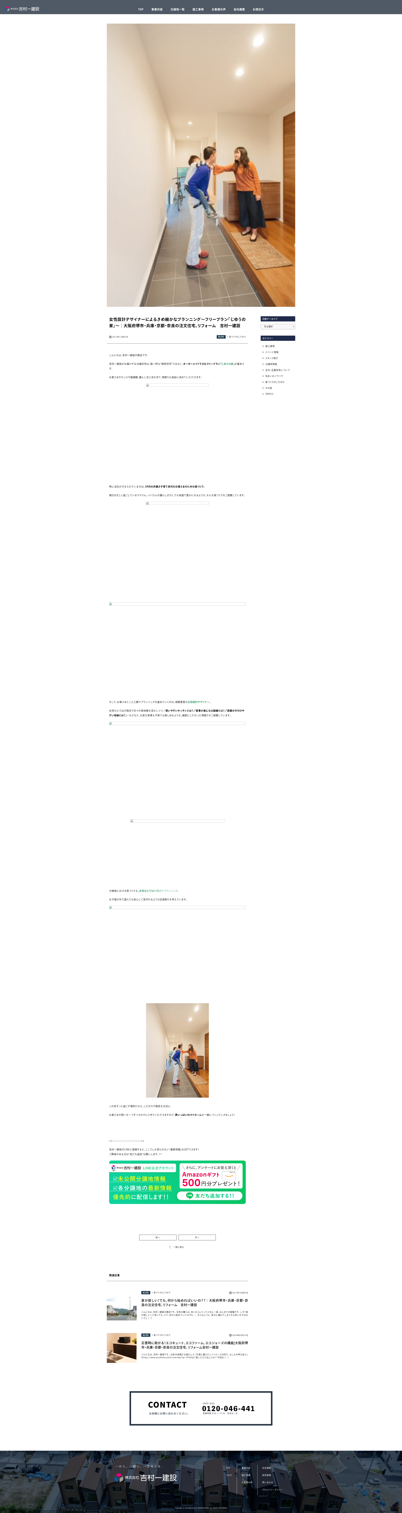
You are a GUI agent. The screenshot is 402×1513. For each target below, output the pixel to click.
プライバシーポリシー (272, 1490)
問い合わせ (267, 1482)
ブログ (229, 1475)
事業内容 (157, 9)
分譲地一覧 (178, 9)
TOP (141, 9)
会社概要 (239, 9)
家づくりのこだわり (275, 382)
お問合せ (258, 9)
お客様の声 (219, 9)
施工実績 (246, 1475)
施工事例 (198, 9)
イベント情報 (272, 352)
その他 (268, 388)
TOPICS (269, 394)
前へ (158, 1237)
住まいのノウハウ (274, 376)
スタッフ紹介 (271, 358)
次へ (197, 1237)
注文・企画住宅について (277, 370)
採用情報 (266, 1475)
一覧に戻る (178, 1247)
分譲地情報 (271, 364)
